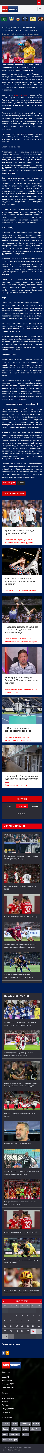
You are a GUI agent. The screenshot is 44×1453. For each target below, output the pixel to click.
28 (33, 1331)
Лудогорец (25, 1424)
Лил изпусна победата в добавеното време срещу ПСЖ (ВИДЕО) (19, 1054)
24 (11, 1331)
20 (28, 1326)
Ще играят (22, 806)
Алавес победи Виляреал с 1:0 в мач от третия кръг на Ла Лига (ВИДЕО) (20, 1023)
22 (39, 1326)
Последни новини (16, 995)
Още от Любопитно (14, 493)
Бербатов (15, 1429)
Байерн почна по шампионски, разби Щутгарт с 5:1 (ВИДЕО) (20, 1203)
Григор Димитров (10, 1440)
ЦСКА (15, 1424)
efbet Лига (35, 1429)
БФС (5, 1434)
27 (28, 1331)
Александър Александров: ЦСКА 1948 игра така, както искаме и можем (22, 1172)
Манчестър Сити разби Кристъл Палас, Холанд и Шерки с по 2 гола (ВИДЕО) (20, 1084)
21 (33, 1326)
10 (11, 1321)
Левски (6, 1424)
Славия (36, 1424)
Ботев (25, 1434)
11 (17, 1321)
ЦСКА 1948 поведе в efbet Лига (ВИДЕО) (20, 917)
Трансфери (14, 1434)
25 (17, 1331)
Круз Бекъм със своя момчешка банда (20, 590)
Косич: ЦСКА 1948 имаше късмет (17, 1144)
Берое (5, 1429)
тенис (25, 1429)
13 (28, 1321)
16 (5, 1326)
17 (11, 1326)
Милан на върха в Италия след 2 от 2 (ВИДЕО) (19, 1114)
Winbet (21, 483)
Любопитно (34, 34)
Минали (35, 806)
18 (17, 1326)
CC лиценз (17, 1450)
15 (39, 1321)
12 (22, 1321)
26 (22, 1331)
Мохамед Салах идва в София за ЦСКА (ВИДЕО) (20, 887)
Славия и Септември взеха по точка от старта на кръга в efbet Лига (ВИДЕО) (20, 945)
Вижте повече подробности (16, 785)
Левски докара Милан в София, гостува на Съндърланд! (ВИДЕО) (21, 857)
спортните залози (21, 95)
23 (5, 1331)
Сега (9, 806)
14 (33, 1321)
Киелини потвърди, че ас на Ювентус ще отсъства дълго (21, 1261)
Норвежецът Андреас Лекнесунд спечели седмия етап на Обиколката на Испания (21, 1291)
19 (22, 1326)
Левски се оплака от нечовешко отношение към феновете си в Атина (19, 976)
